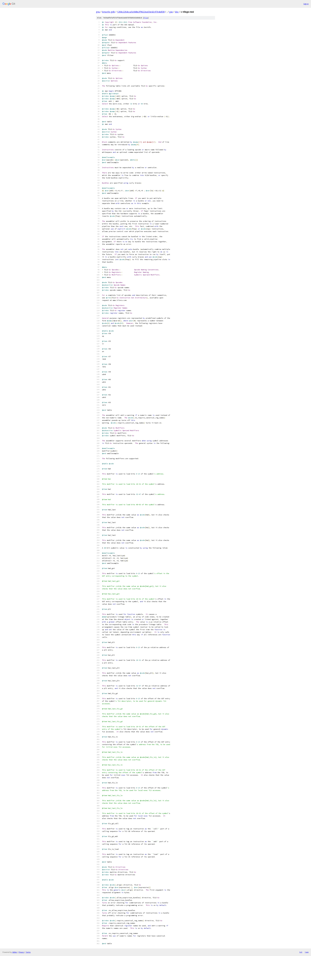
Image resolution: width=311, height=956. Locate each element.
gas (171, 11)
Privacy (21, 952)
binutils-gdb (108, 11)
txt (300, 952)
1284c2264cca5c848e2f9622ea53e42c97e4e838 (141, 11)
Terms (28, 952)
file (146, 18)
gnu (98, 11)
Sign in (306, 4)
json (307, 952)
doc (177, 11)
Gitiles (14, 952)
